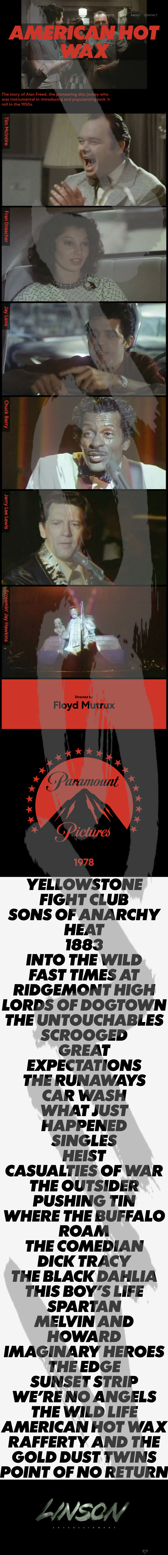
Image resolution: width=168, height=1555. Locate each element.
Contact (150, 15)
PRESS (122, 15)
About (135, 15)
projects (108, 15)
